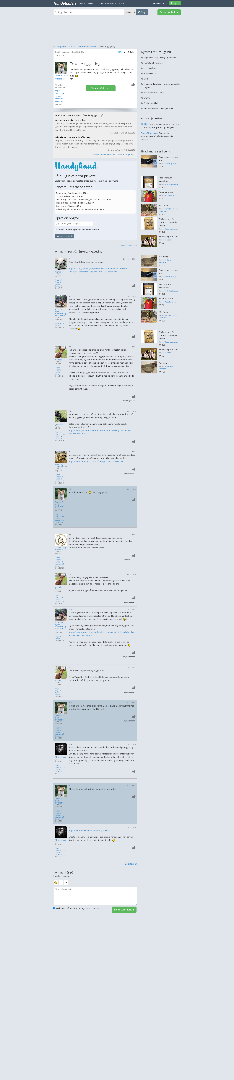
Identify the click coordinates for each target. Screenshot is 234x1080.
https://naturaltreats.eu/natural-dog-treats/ (89, 830)
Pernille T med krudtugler (59, 504)
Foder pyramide (166, 192)
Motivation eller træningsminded (159, 108)
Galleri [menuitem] (82, 3)
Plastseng (163, 256)
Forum (72, 46)
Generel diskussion (87, 46)
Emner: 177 (59, 325)
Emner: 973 (59, 438)
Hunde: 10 (59, 562)
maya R (58, 360)
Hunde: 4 (58, 436)
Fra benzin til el (151, 103)
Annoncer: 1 (60, 98)
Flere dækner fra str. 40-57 (168, 159)
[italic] (60, 882)
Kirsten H (59, 272)
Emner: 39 (59, 101)
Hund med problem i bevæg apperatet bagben (162, 86)
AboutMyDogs (170, 163)
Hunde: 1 (58, 96)
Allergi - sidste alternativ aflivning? (72, 137)
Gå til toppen (131, 863)
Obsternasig (60, 757)
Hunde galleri (59, 46)
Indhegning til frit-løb (168, 236)
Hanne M (59, 424)
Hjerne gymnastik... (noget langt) (71, 120)
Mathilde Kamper (172, 184)
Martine (168, 240)
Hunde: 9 (58, 479)
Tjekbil (144, 124)
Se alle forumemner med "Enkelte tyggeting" (114, 154)
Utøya (147, 97)
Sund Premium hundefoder (165, 179)
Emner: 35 (59, 771)
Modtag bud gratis (64, 236)
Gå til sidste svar (129, 245)
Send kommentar (124, 909)
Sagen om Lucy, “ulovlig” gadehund (160, 57)
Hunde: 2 (58, 769)
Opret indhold (168, 12)
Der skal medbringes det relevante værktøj (78, 229)
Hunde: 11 (59, 284)
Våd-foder (163, 205)
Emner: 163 (59, 566)
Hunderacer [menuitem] (110, 3)
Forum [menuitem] (100, 3)
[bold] (66, 882)
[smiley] (55, 882)
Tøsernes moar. (171, 229)
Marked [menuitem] (91, 3)
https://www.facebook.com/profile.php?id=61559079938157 (97, 461)
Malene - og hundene (60, 549)
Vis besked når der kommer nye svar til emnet (77, 908)
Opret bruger (161, 3)
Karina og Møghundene (61, 466)
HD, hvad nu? (150, 68)
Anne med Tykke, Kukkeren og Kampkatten (60, 312)
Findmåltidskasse (149, 133)
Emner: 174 (59, 374)
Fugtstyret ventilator (153, 62)
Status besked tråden (154, 92)
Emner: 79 (59, 286)
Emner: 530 (59, 481)
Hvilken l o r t (150, 73)
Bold (146, 78)
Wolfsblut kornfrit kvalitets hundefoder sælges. (168, 222)
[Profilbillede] (61, 68)
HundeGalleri (64, 3)
